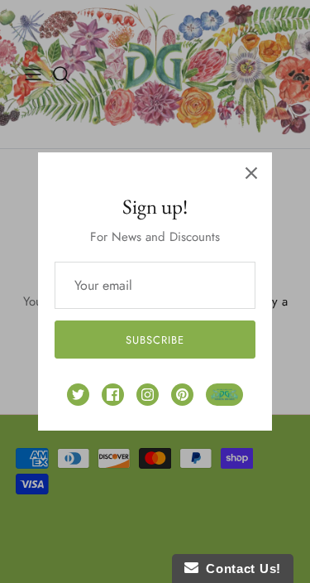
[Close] (251, 173)
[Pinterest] (182, 394)
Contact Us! (239, 568)
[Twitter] (78, 394)
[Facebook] (113, 394)
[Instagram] (147, 394)
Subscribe (155, 340)
